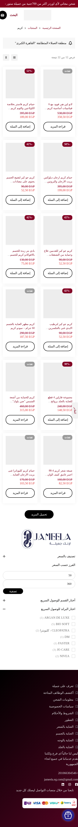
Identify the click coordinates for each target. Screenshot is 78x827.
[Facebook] (76, 784)
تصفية (13, 591)
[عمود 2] (6, 57)
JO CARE (61, 649)
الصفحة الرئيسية (51, 28)
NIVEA (62, 656)
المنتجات (32, 28)
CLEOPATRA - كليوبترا (52, 630)
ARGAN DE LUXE (54, 617)
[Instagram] (69, 784)
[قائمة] (14, 57)
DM (64, 636)
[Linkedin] (62, 784)
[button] (20, 126)
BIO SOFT (60, 624)
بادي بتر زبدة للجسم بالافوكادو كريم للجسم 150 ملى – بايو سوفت (22, 254)
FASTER (61, 643)
